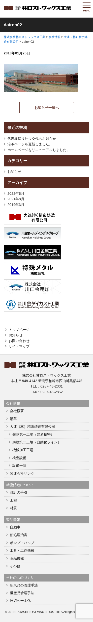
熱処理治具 (18, 535)
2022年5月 (15, 193)
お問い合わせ (19, 341)
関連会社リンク (22, 473)
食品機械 (17, 558)
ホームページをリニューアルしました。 (38, 150)
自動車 (15, 527)
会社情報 (13, 403)
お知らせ (14, 172)
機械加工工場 (22, 450)
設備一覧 (19, 465)
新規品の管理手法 (24, 585)
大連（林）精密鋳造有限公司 (32, 426)
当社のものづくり (20, 578)
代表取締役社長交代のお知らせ (31, 139)
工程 (13, 500)
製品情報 (13, 520)
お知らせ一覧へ (46, 108)
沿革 (13, 419)
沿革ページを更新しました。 (30, 144)
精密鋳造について (20, 485)
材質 (13, 508)
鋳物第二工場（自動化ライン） (36, 442)
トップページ (19, 330)
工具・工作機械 (22, 550)
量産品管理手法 (22, 593)
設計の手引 (18, 492)
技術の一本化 (20, 601)
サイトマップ (19, 346)
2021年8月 (15, 199)
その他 (15, 566)
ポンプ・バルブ (22, 543)
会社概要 (17, 411)
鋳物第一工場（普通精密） (33, 434)
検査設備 (19, 458)
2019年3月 (15, 205)
